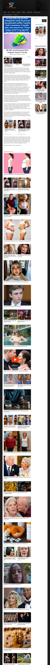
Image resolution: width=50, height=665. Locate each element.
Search (36, 18)
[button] (17, 41)
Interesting (29, 12)
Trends (23, 12)
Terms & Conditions (7, 14)
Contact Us (16, 14)
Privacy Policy (37, 12)
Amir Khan (23, 54)
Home (5, 12)
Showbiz (18, 12)
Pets (9, 12)
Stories (13, 12)
